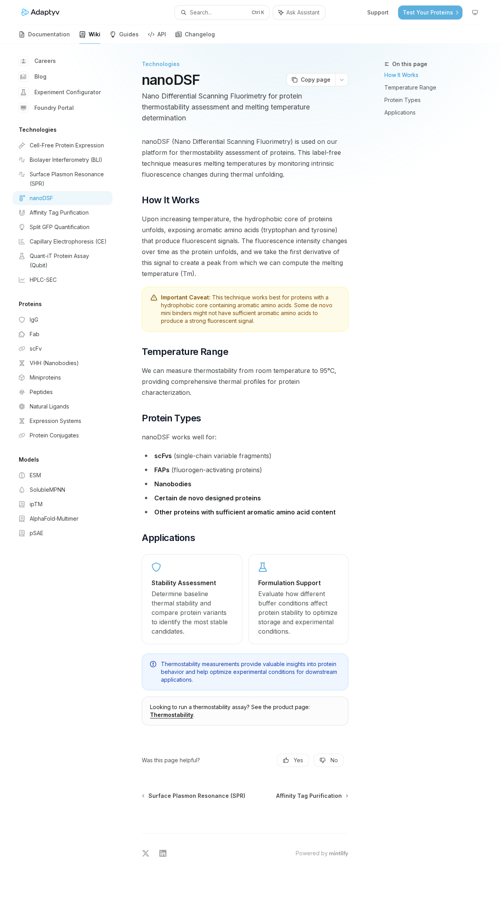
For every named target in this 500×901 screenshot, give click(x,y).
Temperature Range (410, 87)
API (161, 34)
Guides (129, 34)
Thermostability (171, 714)
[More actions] (341, 79)
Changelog (200, 34)
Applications (400, 112)
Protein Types (402, 100)
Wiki (94, 34)
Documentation (49, 34)
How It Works (401, 75)
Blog (40, 76)
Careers (45, 60)
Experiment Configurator (67, 92)
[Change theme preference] (475, 12)
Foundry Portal (54, 107)
